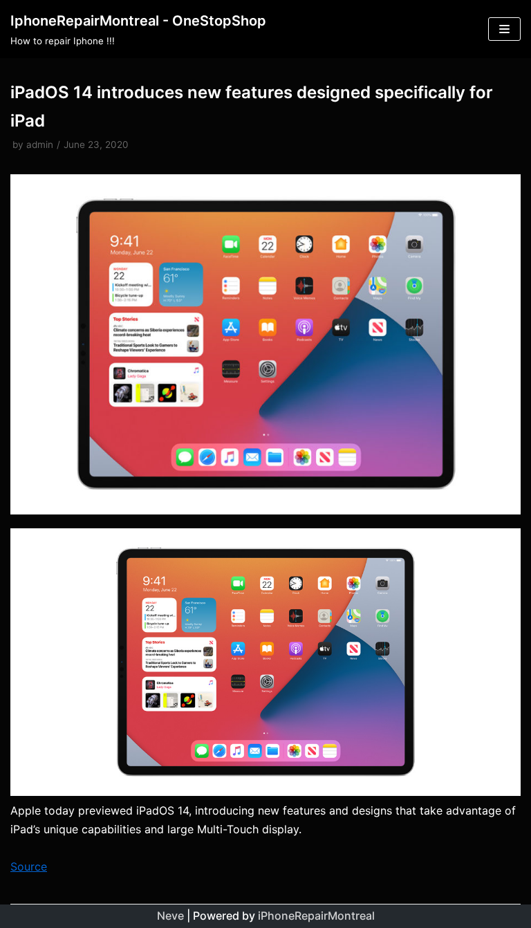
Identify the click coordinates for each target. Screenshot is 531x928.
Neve (170, 915)
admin (39, 144)
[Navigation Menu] (504, 29)
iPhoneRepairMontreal (316, 915)
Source (28, 866)
